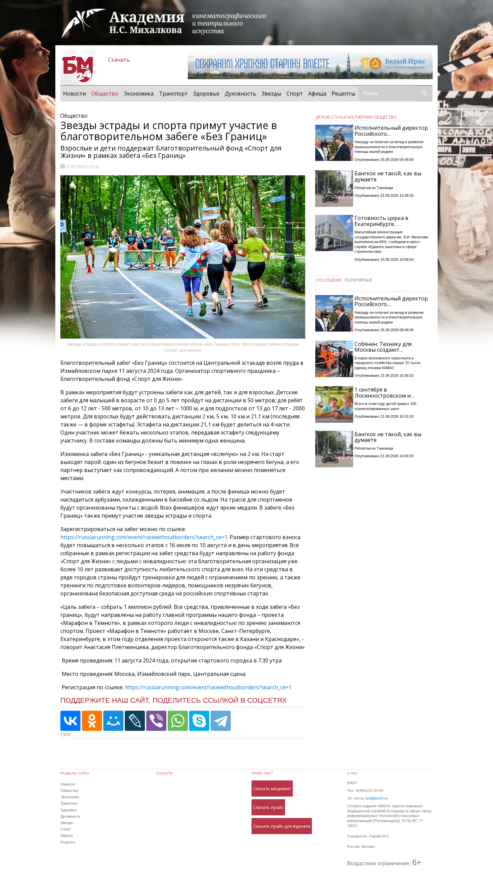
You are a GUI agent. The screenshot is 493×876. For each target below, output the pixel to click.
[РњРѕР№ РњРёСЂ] (113, 721)
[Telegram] (221, 721)
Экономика (139, 93)
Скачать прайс (268, 807)
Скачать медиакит (272, 788)
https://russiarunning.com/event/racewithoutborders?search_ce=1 (143, 537)
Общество (106, 93)
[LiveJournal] (135, 721)
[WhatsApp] (178, 721)
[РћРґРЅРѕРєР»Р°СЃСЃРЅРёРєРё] (92, 721)
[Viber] (156, 721)
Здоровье (206, 93)
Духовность (240, 93)
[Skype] (199, 721)
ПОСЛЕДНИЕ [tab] (329, 280)
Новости (74, 93)
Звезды (271, 93)
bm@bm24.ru (377, 798)
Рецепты (343, 93)
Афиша (317, 93)
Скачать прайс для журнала (281, 826)
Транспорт (173, 93)
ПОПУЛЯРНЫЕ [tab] (358, 280)
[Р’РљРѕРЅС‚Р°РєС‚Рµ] (70, 721)
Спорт (294, 93)
